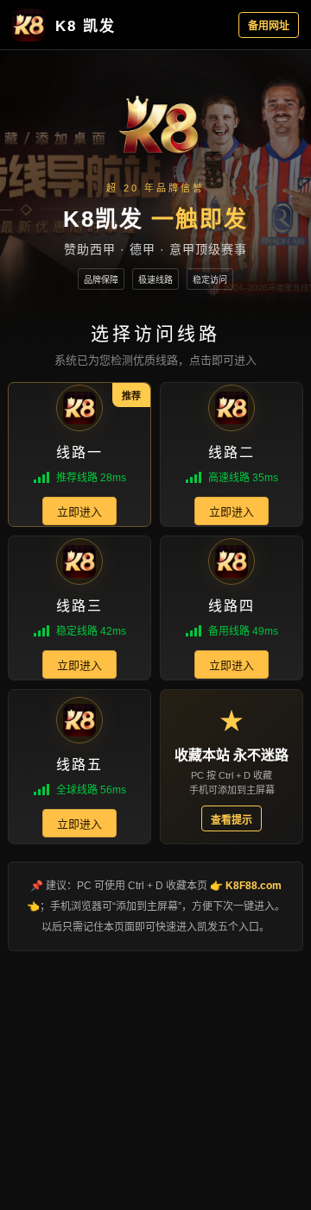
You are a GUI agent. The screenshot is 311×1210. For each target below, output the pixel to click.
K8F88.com (253, 886)
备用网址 (268, 26)
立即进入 (79, 511)
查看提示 (231, 820)
